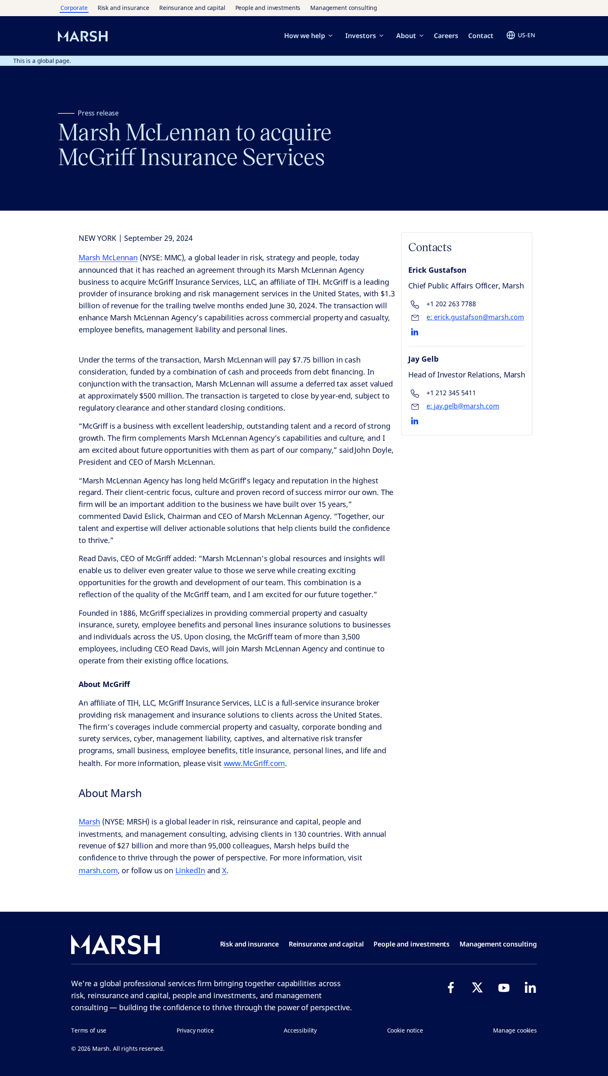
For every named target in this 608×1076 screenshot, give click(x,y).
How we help (304, 35)
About (406, 35)
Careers (446, 35)
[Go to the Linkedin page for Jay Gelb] (414, 421)
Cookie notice (405, 1030)
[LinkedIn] (530, 987)
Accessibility (300, 1030)
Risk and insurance (123, 8)
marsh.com (98, 870)
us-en (526, 35)
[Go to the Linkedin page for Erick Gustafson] (414, 332)
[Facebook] (451, 987)
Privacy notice (195, 1030)
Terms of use (88, 1030)
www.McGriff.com (254, 763)
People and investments (268, 8)
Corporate (74, 8)
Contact (480, 35)
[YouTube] (504, 987)
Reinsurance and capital (192, 8)
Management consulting (343, 8)
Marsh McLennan (108, 257)
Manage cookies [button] (515, 1030)
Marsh (89, 821)
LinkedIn (190, 870)
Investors (360, 35)
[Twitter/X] (477, 987)
